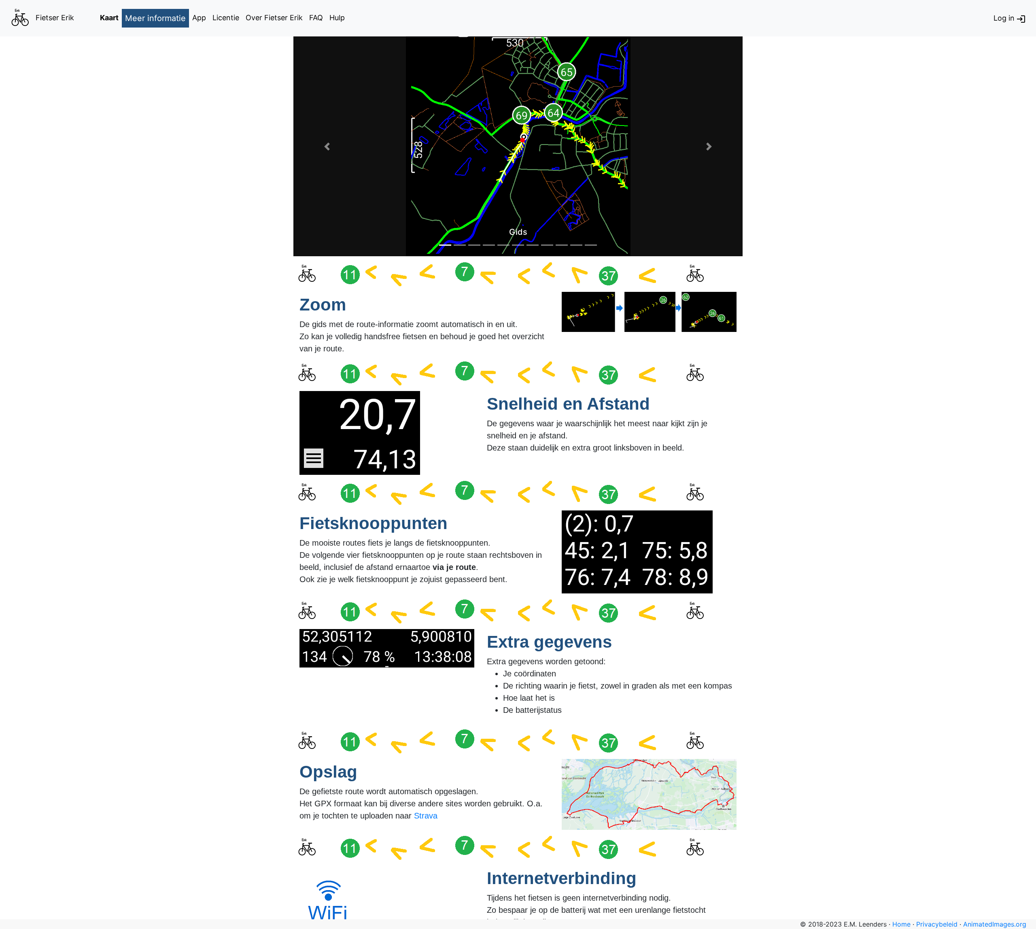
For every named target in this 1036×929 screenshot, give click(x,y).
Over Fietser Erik (274, 17)
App (199, 17)
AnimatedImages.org (994, 924)
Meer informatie (155, 18)
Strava (425, 815)
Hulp (337, 17)
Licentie (225, 17)
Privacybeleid (936, 924)
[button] (327, 146)
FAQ (316, 17)
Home (901, 924)
